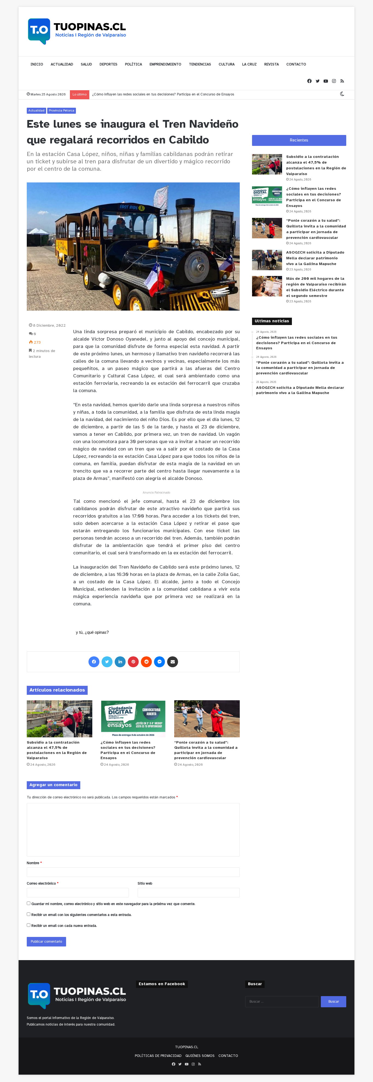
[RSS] (342, 81)
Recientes (299, 140)
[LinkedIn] (120, 661)
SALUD (86, 64)
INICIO (37, 64)
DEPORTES (108, 64)
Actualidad (36, 110)
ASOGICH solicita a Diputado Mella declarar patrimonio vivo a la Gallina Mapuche (315, 258)
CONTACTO (296, 64)
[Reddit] (146, 661)
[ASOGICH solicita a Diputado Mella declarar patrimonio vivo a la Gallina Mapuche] (267, 260)
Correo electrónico (42, 883)
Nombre (34, 863)
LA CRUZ (249, 64)
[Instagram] (334, 81)
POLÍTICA (133, 64)
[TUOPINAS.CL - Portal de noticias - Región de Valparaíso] (77, 31)
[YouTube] (326, 81)
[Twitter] (317, 81)
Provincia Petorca (61, 110)
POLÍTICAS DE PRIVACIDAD (158, 1056)
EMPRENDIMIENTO (165, 64)
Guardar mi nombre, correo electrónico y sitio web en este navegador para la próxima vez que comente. (113, 904)
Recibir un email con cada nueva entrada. (64, 926)
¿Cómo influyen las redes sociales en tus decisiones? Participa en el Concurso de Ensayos (163, 94)
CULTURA (227, 64)
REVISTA (271, 64)
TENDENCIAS (200, 64)
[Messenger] (159, 661)
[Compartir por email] (172, 661)
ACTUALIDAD (62, 64)
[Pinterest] (133, 661)
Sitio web (145, 883)
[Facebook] (309, 81)
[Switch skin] (342, 94)
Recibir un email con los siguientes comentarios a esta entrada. (81, 915)
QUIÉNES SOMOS (200, 1056)
